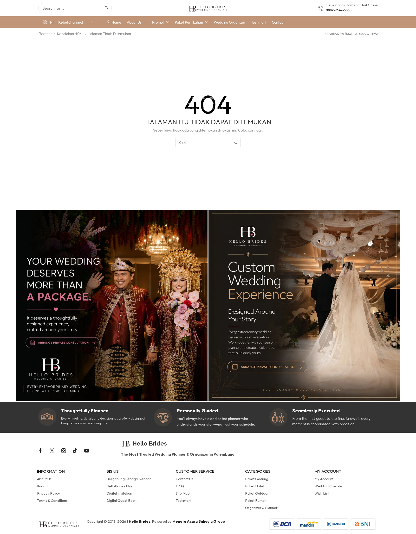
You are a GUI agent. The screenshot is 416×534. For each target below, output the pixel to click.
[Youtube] (86, 450)
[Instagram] (63, 450)
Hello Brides (139, 521)
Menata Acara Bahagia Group (198, 521)
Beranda (45, 34)
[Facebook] (40, 450)
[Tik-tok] (75, 450)
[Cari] (106, 8)
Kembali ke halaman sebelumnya (352, 33)
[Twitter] (52, 450)
